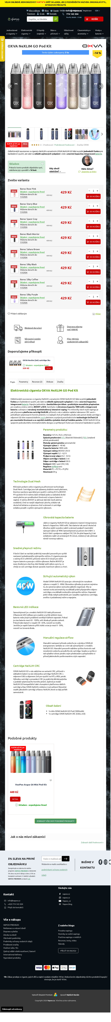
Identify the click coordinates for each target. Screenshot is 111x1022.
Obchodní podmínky (12, 938)
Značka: (83, 145)
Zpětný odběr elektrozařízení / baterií (19, 951)
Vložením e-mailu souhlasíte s (54, 869)
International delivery (12, 954)
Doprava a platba (10, 931)
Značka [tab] (60, 381)
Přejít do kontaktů (15, 907)
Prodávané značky (11, 944)
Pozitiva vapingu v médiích (69, 937)
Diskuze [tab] (49, 381)
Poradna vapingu (65, 930)
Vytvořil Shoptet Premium (42, 995)
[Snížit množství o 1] (89, 190)
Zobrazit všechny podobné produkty (55, 821)
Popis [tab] (12, 382)
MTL (63, 437)
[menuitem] (12, 32)
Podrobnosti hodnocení (64, 145)
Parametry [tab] (23, 381)
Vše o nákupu (34, 10)
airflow (55, 466)
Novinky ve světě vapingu (69, 934)
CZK (97, 10)
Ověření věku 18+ (10, 948)
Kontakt (53, 13)
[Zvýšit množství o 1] (97, 190)
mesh (42, 417)
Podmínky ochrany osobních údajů (17, 941)
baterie (98, 153)
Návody (61, 943)
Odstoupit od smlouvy (12, 1009)
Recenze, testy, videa (67, 940)
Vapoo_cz (67, 901)
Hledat (55, 19)
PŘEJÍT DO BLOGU (68, 950)
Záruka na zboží (10, 935)
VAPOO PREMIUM (21, 871)
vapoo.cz (66, 894)
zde (29, 879)
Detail (48, 368)
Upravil (69, 995)
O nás (42, 13)
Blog (47, 10)
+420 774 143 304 (15, 904)
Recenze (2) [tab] (37, 381)
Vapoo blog (67, 904)
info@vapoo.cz (74, 10)
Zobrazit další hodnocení (91, 842)
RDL (85, 437)
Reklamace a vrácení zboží (14, 928)
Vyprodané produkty (12, 957)
